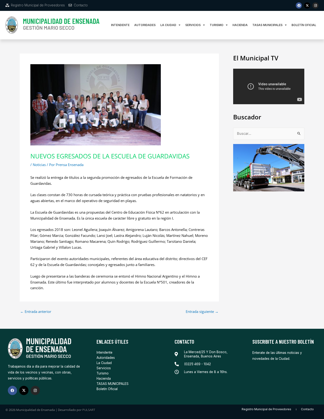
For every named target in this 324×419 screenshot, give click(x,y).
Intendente (120, 25)
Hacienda (240, 25)
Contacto (307, 409)
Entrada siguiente (202, 311)
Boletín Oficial (304, 25)
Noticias (39, 164)
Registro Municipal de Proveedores (266, 409)
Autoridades (145, 25)
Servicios (193, 25)
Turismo (216, 25)
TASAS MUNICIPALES (267, 25)
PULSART (88, 410)
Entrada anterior (35, 311)
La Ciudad (168, 25)
